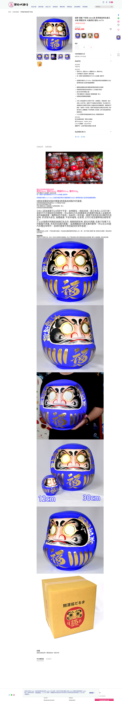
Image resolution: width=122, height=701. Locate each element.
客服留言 (71, 698)
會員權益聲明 (72, 700)
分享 (78, 137)
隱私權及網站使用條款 (49, 700)
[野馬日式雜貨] (18, 5)
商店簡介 (46, 698)
